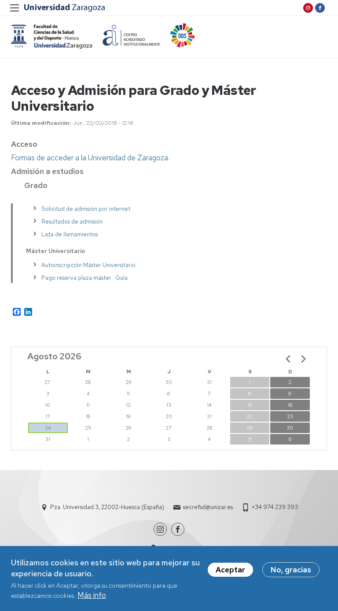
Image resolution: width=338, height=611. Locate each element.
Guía (121, 278)
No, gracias (291, 570)
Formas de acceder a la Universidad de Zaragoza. (90, 158)
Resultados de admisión (72, 221)
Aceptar (230, 570)
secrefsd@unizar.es (208, 507)
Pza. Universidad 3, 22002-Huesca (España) (107, 507)
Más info (91, 595)
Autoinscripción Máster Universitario (88, 265)
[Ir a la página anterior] (288, 358)
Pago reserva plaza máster (76, 278)
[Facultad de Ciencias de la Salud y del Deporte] (51, 37)
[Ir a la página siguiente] (303, 358)
